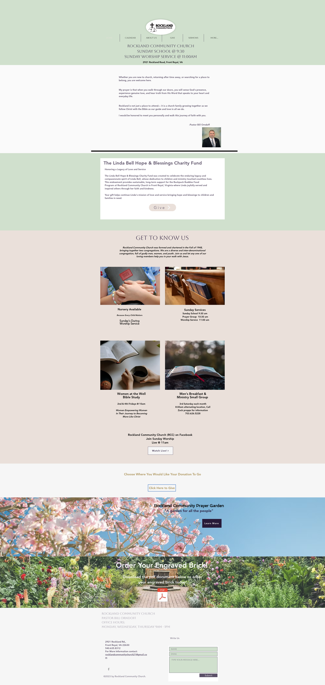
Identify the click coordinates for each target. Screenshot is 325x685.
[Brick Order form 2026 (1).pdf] (162, 595)
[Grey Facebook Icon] (108, 669)
